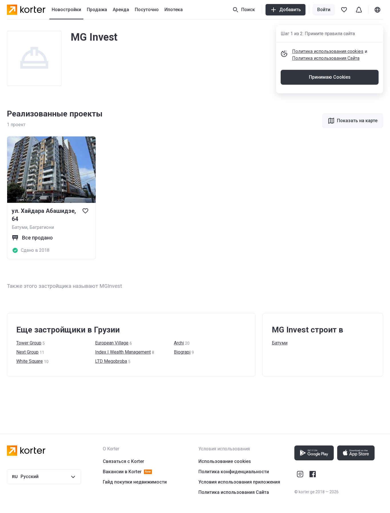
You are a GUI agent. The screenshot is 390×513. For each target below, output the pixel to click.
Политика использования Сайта (325, 58)
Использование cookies (224, 461)
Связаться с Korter (123, 461)
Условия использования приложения (239, 482)
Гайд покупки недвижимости (135, 482)
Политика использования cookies (327, 51)
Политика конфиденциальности (233, 471)
